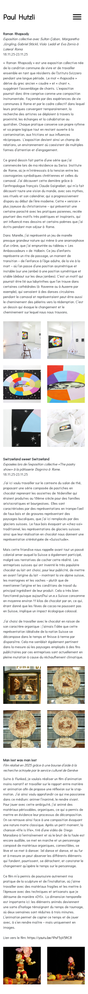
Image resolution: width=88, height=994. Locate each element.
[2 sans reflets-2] (22, 685)
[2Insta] (66, 340)
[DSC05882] (66, 685)
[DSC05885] (66, 729)
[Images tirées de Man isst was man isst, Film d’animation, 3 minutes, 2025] (22, 966)
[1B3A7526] (22, 428)
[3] (66, 428)
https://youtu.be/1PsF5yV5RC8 (49, 937)
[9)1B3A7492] (22, 384)
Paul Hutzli (19, 16)
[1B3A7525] (66, 384)
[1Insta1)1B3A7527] (22, 340)
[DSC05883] (22, 729)
